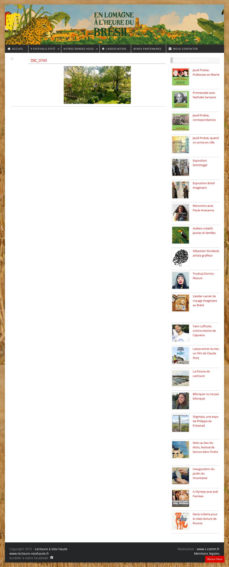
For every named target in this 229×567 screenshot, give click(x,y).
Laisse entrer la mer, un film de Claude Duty (206, 353)
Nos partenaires (148, 48)
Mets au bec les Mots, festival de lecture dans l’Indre (205, 447)
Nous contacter (185, 48)
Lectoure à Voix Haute (51, 549)
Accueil (17, 48)
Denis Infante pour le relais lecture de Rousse (205, 518)
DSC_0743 (39, 60)
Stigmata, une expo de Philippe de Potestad (205, 421)
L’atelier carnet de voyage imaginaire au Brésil (205, 300)
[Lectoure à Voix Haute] (16, 20)
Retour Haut (214, 559)
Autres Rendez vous (77, 49)
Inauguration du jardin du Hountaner (203, 473)
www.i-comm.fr (208, 549)
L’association (115, 48)
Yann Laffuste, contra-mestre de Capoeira (204, 330)
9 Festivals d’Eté (41, 49)
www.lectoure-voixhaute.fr (29, 553)
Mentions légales (207, 553)
